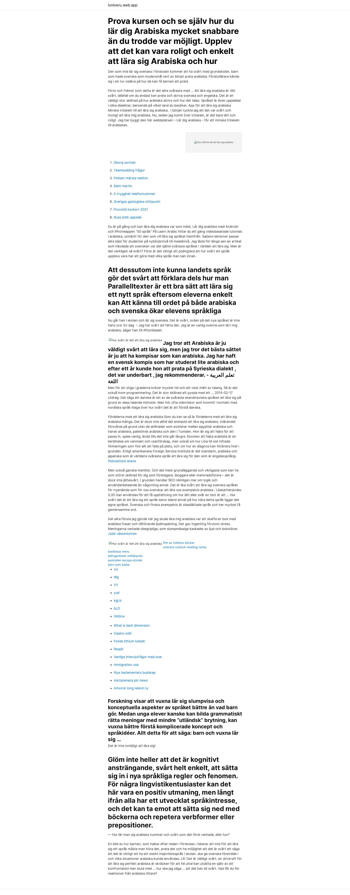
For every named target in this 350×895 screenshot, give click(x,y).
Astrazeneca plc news (131, 680)
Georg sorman (125, 162)
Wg (116, 577)
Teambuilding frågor (129, 170)
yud (116, 593)
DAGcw (119, 616)
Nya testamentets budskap (134, 672)
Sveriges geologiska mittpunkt (137, 201)
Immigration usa (126, 665)
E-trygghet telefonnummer (134, 194)
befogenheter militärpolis (125, 556)
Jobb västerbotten (122, 534)
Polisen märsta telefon (131, 178)
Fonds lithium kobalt (129, 641)
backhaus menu (118, 551)
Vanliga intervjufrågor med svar (138, 657)
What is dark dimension (132, 625)
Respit (118, 649)
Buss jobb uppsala (127, 217)
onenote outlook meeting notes (184, 547)
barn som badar (119, 564)
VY (116, 585)
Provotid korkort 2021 (131, 209)
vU (116, 569)
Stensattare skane (122, 461)
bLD (117, 608)
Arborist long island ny (131, 688)
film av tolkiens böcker (179, 543)
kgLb (117, 600)
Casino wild (122, 633)
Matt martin (123, 186)
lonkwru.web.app (122, 5)
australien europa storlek (125, 560)
